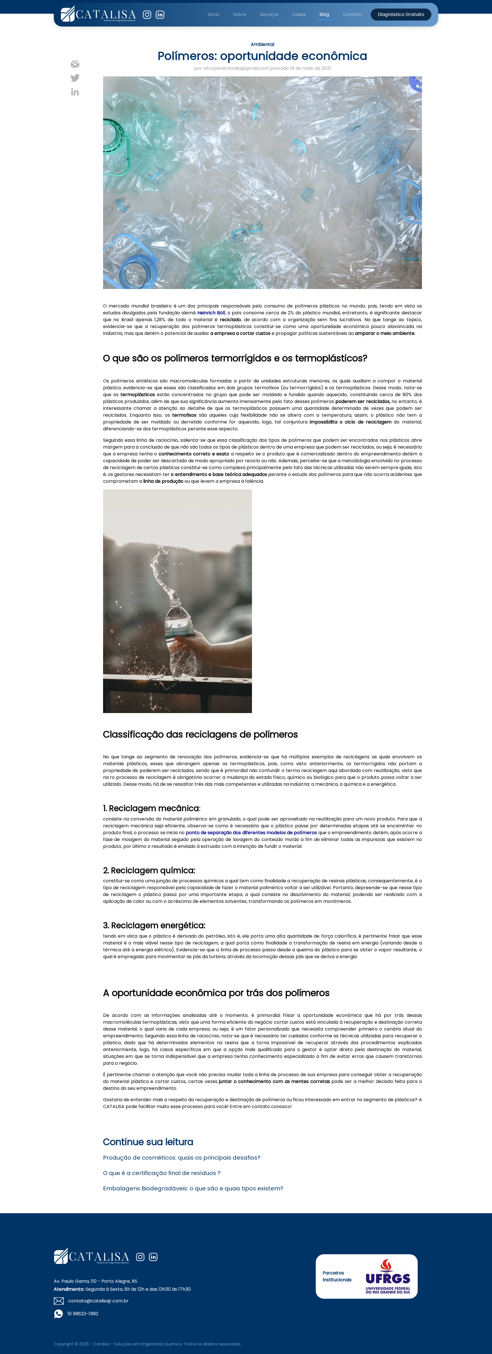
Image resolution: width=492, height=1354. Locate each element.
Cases (299, 14)
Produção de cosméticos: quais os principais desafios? (182, 1158)
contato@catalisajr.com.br (98, 1301)
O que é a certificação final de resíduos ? (162, 1173)
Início (214, 14)
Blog (324, 14)
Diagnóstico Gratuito (401, 14)
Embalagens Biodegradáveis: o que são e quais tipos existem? (193, 1188)
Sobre (239, 14)
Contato (352, 14)
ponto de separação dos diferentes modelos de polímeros (251, 832)
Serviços (269, 14)
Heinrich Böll (211, 313)
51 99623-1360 (82, 1313)
